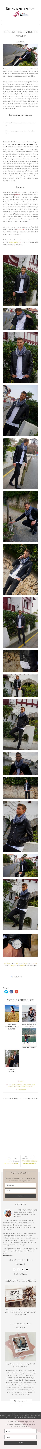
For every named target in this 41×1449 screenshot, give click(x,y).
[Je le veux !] (20, 1361)
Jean (25, 963)
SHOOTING (25, 1086)
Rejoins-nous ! (22, 1401)
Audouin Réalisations (28, 1417)
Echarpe (12, 966)
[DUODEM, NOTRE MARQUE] (20, 1307)
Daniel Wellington (15, 242)
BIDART (14, 1084)
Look (22, 1081)
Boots (35, 963)
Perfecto (7, 963)
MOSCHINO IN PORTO (29, 1048)
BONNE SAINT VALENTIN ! (12, 1070)
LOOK (24, 1084)
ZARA (31, 1086)
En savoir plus (8, 1255)
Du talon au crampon (20, 12)
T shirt (17, 963)
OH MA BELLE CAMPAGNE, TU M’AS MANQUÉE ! (12, 1026)
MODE (29, 1084)
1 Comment (22, 1089)
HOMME (19, 1084)
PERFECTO (17, 1086)
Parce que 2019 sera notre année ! (29, 1025)
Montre (22, 966)
